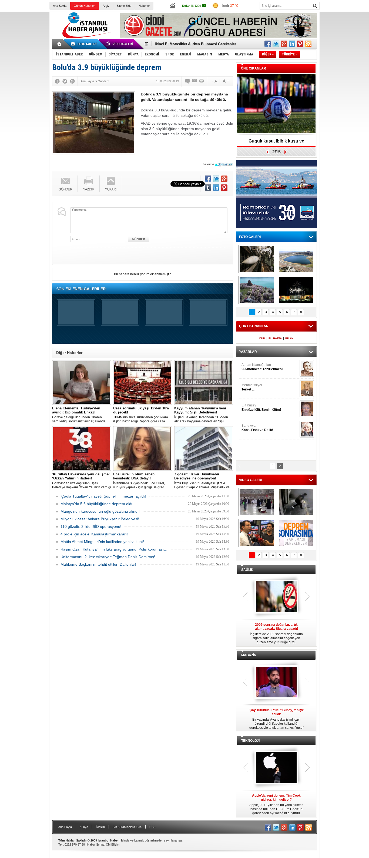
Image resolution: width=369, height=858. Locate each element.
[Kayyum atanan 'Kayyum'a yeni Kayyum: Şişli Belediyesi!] (203, 382)
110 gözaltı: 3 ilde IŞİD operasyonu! (91, 526)
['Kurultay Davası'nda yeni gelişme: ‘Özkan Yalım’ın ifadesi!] (81, 448)
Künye (84, 827)
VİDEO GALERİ (250, 480)
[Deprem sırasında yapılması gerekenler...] (296, 533)
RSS (152, 827)
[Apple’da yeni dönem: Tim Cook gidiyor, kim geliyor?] (276, 768)
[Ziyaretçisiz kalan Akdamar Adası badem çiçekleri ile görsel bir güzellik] (257, 290)
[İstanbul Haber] (86, 38)
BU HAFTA (275, 338)
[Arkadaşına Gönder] (194, 81)
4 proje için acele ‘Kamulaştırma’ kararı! (94, 534)
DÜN (262, 338)
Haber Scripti (95, 844)
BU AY (289, 338)
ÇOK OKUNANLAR (254, 326)
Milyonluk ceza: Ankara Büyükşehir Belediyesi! (100, 519)
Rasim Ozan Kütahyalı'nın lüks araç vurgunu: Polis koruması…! (115, 549)
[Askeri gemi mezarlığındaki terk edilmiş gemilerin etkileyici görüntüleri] (257, 259)
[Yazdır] (201, 81)
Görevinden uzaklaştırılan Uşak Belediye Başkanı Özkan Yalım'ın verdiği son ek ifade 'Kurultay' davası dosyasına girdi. (81, 480)
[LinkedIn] (216, 187)
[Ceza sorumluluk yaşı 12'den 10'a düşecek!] (142, 382)
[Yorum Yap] (187, 81)
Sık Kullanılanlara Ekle (127, 827)
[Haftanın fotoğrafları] (296, 290)
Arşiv (106, 5)
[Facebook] (57, 81)
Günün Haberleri (84, 5)
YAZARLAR (248, 352)
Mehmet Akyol (251, 387)
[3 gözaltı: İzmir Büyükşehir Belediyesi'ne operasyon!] (203, 448)
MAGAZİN (248, 655)
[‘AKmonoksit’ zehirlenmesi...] (307, 368)
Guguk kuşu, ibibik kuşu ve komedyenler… (191, 45)
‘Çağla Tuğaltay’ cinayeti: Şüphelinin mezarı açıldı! (103, 496)
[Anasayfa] (59, 44)
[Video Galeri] (119, 44)
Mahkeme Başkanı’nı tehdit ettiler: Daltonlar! (98, 564)
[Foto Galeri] (84, 44)
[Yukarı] (111, 183)
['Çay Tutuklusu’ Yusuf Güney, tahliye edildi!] (276, 682)
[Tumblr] (208, 187)
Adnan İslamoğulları (263, 367)
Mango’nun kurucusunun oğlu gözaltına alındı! (100, 511)
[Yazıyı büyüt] (226, 81)
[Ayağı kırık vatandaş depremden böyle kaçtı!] (296, 502)
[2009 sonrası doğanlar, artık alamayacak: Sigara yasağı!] (276, 597)
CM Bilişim (112, 844)
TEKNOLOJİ (250, 741)
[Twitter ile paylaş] (276, 44)
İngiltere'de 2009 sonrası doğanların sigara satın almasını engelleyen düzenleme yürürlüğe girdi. (276, 633)
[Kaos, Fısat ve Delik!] (307, 429)
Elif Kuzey (261, 407)
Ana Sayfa (59, 5)
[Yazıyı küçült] (214, 81)
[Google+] (72, 81)
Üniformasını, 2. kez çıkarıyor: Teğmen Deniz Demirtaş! (108, 557)
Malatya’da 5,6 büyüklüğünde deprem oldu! (98, 504)
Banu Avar (257, 428)
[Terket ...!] (307, 388)
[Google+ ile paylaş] (284, 44)
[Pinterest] (224, 187)
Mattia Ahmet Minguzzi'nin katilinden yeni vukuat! (102, 541)
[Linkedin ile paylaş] (292, 44)
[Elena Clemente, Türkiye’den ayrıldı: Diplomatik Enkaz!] (81, 382)
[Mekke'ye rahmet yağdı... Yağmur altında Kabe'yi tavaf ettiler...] (257, 502)
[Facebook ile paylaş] (267, 44)
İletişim (100, 827)
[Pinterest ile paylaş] (300, 44)
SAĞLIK (247, 570)
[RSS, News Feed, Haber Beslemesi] (308, 44)
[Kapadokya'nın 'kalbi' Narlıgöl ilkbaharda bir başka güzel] (296, 259)
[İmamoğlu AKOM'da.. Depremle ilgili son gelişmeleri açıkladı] (257, 533)
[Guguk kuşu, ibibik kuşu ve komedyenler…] (276, 104)
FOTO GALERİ (250, 237)
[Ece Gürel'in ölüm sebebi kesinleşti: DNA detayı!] (142, 448)
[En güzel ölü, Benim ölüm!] (307, 408)
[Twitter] (64, 81)
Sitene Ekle (124, 5)
